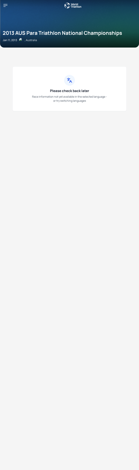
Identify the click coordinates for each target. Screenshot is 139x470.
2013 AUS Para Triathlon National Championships (62, 32)
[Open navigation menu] (5, 5)
